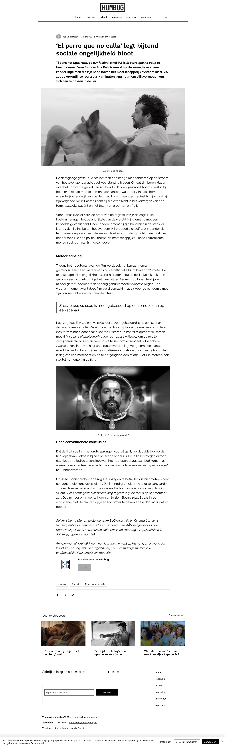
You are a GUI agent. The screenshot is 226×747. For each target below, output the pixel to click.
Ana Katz (76, 584)
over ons (160, 705)
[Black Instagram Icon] (118, 672)
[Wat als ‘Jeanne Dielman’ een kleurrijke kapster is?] (163, 633)
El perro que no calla (95, 584)
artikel (158, 685)
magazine (160, 691)
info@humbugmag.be (87, 717)
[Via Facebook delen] (57, 594)
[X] (113, 672)
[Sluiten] (222, 742)
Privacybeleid (37, 743)
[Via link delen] (72, 594)
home (158, 672)
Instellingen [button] (165, 741)
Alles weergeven (177, 615)
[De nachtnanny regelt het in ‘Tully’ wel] (63, 633)
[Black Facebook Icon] (108, 672)
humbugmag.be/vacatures (75, 728)
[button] (113, 564)
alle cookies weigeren (186, 741)
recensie (62, 584)
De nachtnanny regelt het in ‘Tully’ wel (61, 652)
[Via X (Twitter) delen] (65, 594)
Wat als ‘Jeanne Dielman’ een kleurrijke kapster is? (161, 652)
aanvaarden (210, 741)
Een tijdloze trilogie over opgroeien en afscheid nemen (111, 652)
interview (160, 698)
